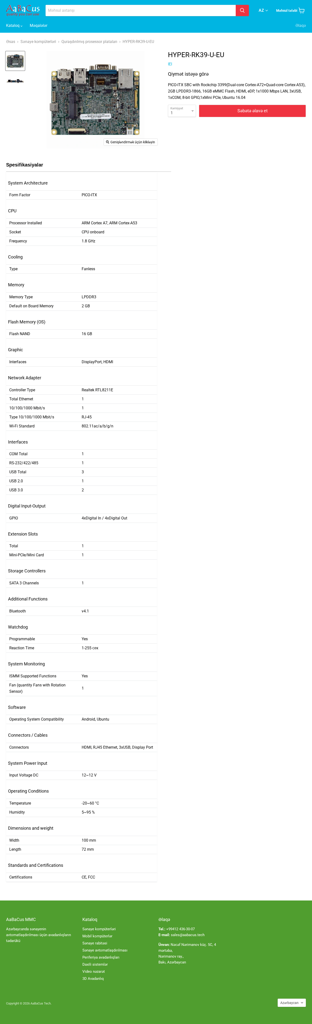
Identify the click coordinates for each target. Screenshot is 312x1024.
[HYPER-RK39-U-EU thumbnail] (15, 61)
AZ (261, 10)
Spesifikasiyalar (24, 164)
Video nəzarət (93, 971)
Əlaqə (300, 25)
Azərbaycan (289, 1003)
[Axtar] (242, 10)
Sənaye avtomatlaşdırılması (104, 950)
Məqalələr (38, 25)
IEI (170, 64)
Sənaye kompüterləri (99, 929)
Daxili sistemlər (95, 964)
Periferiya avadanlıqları (100, 957)
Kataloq (13, 25)
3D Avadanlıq (93, 978)
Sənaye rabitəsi (94, 943)
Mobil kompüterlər (97, 936)
